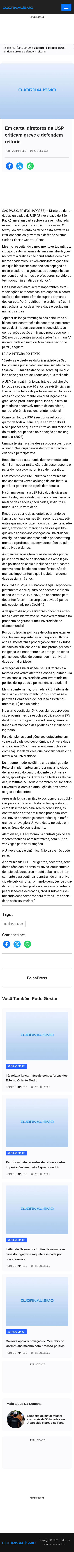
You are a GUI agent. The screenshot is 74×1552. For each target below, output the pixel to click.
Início (7, 47)
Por (16, 1087)
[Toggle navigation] (66, 7)
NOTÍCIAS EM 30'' (22, 47)
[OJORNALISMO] (18, 7)
